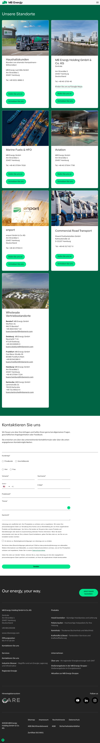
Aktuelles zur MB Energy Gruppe (65, 673)
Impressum (44, 720)
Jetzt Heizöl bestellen (89, 593)
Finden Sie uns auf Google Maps (68, 87)
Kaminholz (55, 630)
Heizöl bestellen (58, 618)
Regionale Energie (9, 671)
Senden (36, 566)
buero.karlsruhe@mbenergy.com (20, 392)
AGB (54, 726)
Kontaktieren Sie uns (10, 658)
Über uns (55, 661)
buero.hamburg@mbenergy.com (19, 377)
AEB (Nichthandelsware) (38, 726)
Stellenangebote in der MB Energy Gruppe (69, 666)
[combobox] (36, 508)
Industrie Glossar (9, 663)
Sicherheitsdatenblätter (69, 726)
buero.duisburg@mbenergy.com (19, 347)
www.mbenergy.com (10, 633)
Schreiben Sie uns (16, 101)
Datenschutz (74, 720)
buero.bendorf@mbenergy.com (19, 331)
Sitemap (31, 720)
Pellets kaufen (57, 623)
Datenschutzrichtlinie (38, 550)
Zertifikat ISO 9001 (36, 733)
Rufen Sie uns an (15, 94)
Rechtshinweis (58, 720)
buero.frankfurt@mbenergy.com (19, 362)
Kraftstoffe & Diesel (59, 636)
